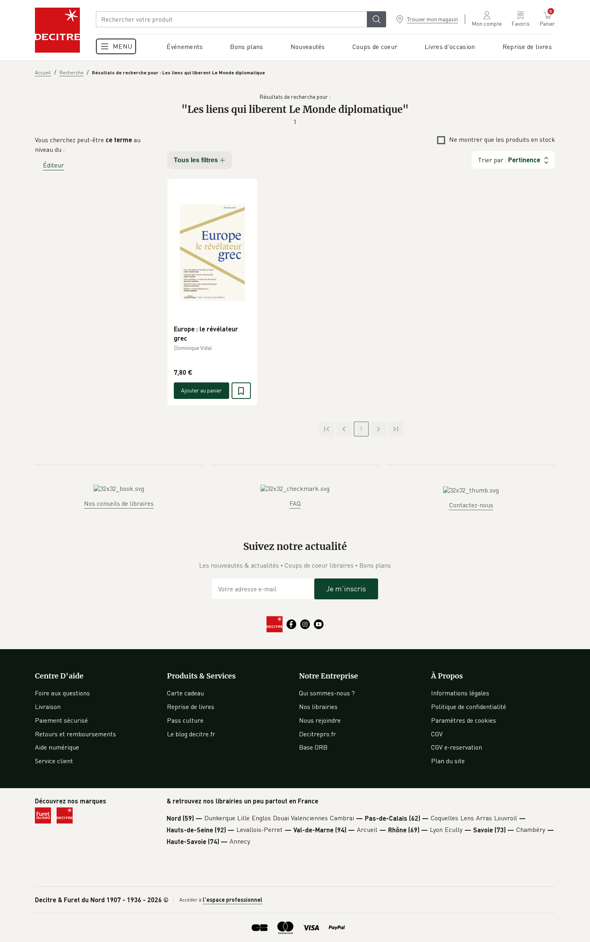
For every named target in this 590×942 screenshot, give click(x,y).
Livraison (48, 707)
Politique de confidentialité (468, 707)
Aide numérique (57, 747)
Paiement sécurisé (61, 720)
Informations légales (460, 693)
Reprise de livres (190, 707)
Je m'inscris (346, 588)
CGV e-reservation (456, 747)
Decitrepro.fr (317, 734)
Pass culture (185, 720)
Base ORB (313, 747)
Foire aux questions (62, 693)
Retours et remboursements (75, 734)
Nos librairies (318, 707)
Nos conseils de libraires (119, 503)
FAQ (295, 503)
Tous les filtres (196, 160)
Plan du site (448, 761)
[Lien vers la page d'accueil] (57, 30)
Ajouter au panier (201, 390)
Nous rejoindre (320, 720)
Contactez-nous (471, 505)
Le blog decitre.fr (191, 734)
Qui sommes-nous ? (327, 693)
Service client (54, 761)
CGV (437, 734)
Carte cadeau (185, 693)
